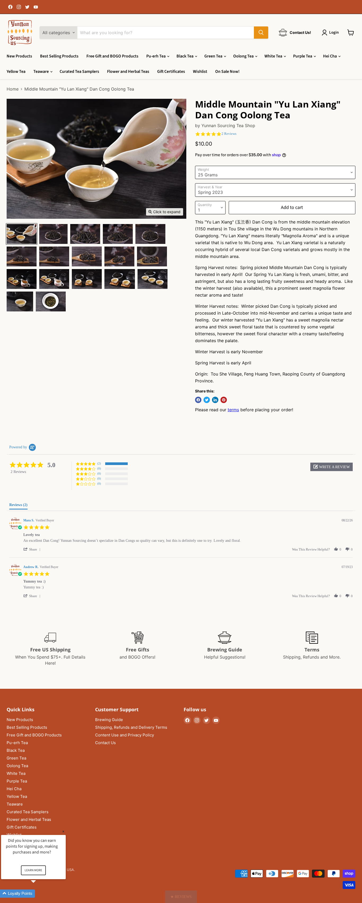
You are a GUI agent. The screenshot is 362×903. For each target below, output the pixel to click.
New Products (19, 56)
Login (334, 32)
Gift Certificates (171, 71)
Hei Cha (330, 56)
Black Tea (185, 56)
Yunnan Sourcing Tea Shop (228, 125)
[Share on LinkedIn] (215, 400)
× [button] (63, 831)
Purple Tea (303, 56)
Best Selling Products (59, 56)
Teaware (41, 71)
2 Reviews (229, 134)
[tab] (18, 506)
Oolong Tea (243, 56)
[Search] (261, 32)
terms (233, 409)
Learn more (33, 870)
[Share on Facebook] (198, 400)
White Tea (273, 56)
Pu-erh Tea (156, 56)
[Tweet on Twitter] (207, 400)
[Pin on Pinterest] (223, 400)
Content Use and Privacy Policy (124, 734)
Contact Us (105, 742)
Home (13, 89)
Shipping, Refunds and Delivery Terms (131, 727)
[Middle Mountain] (21, 233)
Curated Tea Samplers (79, 71)
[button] (331, 467)
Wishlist (200, 71)
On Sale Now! (227, 71)
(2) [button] (99, 463)
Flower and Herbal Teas (128, 71)
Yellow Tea (16, 71)
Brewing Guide (109, 719)
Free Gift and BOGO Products (112, 56)
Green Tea (213, 56)
